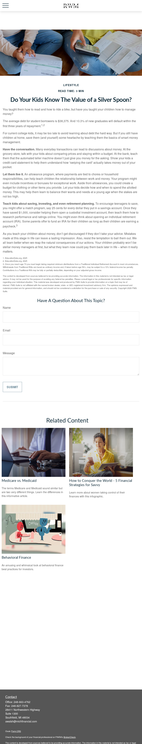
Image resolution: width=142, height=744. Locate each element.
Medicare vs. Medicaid (19, 481)
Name (7, 307)
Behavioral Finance (16, 557)
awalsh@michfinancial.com (21, 721)
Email (6, 330)
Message (9, 353)
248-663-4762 (22, 702)
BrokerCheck (70, 737)
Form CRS (16, 731)
